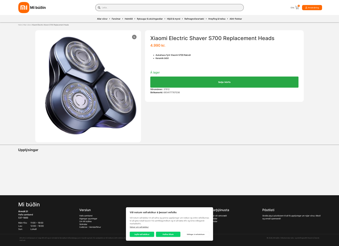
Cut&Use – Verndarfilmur (90, 227)
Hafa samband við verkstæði (214, 216)
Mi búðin (38, 7)
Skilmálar (83, 224)
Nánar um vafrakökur (139, 227)
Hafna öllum (168, 234)
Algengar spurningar (88, 218)
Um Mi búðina (85, 221)
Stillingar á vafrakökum (196, 234)
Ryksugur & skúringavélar (150, 18)
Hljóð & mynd (173, 18)
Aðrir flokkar (236, 18)
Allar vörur (102, 18)
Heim (20, 25)
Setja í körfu (224, 82)
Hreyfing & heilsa (216, 18)
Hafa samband (25, 214)
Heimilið (129, 18)
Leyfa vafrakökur (142, 234)
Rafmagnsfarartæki (194, 18)
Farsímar (116, 18)
